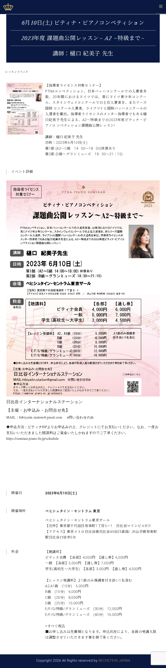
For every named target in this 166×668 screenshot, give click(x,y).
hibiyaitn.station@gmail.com (40, 417)
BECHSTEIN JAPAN (114, 660)
